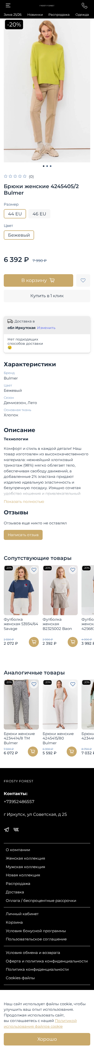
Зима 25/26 (13, 15)
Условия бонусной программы (36, 930)
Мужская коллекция (25, 866)
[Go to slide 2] (47, 166)
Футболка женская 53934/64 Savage (21, 624)
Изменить (46, 327)
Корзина (14, 922)
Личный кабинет (22, 913)
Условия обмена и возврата (33, 952)
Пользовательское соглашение (36, 939)
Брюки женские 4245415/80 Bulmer (58, 738)
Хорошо (47, 1039)
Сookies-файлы (20, 977)
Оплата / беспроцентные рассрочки (41, 900)
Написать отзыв (23, 534)
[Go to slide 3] (50, 166)
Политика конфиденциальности (37, 969)
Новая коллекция (23, 875)
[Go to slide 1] (43, 166)
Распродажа (59, 15)
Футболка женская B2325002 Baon (57, 624)
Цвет (8, 225)
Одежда (82, 15)
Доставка (15, 892)
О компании (18, 849)
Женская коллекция (25, 858)
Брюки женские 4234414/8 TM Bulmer (19, 738)
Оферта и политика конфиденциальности (47, 961)
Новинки (35, 15)
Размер (11, 204)
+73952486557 (19, 801)
